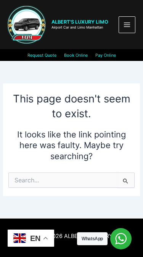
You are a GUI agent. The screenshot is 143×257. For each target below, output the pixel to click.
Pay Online (105, 55)
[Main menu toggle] (127, 24)
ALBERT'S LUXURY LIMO (79, 22)
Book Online (76, 55)
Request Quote (41, 55)
